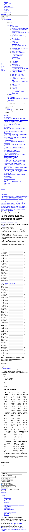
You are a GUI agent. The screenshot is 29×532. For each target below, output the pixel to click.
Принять (3, 530)
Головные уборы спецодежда (20, 28)
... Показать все (16, 39)
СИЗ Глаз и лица (14, 171)
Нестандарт (15, 93)
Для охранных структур (18, 78)
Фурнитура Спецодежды (11, 156)
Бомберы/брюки (23, 134)
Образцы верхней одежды (19, 45)
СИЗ (13, 80)
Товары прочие (9, 210)
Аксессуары (15, 42)
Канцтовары (15, 62)
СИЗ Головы (22, 171)
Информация (4, 493)
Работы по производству (18, 70)
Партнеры (6, 515)
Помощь (3, 495)
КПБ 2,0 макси (16, 90)
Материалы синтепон (17, 67)
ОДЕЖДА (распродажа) (18, 52)
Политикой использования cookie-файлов (12, 527)
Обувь (13, 77)
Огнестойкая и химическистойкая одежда (16, 120)
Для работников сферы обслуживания (14, 174)
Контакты (3, 225)
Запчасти (14, 59)
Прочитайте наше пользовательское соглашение (14, 529)
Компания (3, 492)
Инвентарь (15, 61)
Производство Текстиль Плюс (20, 68)
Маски (8, 170)
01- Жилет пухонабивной (18, 130)
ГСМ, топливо (16, 58)
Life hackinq (7, 508)
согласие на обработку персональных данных (11, 524)
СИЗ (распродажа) (17, 55)
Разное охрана (18, 169)
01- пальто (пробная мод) (15, 130)
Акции (6, 115)
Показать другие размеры (8, 283)
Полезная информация (10, 512)
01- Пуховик (19, 131)
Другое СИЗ (14, 170)
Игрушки (14, 85)
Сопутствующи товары (14, 163)
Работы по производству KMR (20, 48)
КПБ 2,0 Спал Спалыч (18, 91)
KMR (13, 41)
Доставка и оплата (9, 509)
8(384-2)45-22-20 (5, 14)
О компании (11, 98)
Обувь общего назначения (15, 164)
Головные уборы (8, 135)
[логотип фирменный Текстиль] (10, 222)
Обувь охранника (22, 167)
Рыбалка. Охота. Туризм (18, 75)
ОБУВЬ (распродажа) (17, 54)
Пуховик (24, 135)
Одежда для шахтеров (13, 209)
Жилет (15, 135)
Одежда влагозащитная (18, 35)
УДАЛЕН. (14, 88)
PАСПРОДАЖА (16, 51)
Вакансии (25, 98)
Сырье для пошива (17, 71)
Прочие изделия (16, 47)
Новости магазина (7, 484)
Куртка (19, 135)
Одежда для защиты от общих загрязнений (14, 123)
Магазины (7, 502)
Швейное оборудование (18, 72)
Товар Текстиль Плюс (18, 74)
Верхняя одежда (16, 44)
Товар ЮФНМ (16, 84)
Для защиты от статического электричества (19, 30)
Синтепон (14, 87)
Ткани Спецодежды (20, 154)
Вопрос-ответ (7, 513)
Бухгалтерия (15, 57)
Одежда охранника (9, 169)
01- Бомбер (16, 128)
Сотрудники (18, 98)
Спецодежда (15, 26)
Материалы (15, 64)
